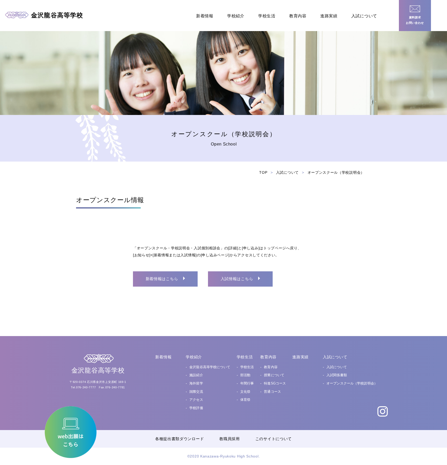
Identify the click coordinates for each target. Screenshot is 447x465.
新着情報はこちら (162, 279)
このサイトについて (273, 439)
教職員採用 (229, 439)
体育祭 (245, 400)
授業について (274, 375)
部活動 (245, 375)
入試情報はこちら (237, 279)
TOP (263, 172)
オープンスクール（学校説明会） (351, 383)
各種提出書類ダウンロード (179, 439)
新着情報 (204, 16)
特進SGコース (275, 383)
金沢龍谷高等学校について (209, 367)
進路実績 (329, 16)
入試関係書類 (336, 375)
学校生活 (266, 16)
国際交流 (196, 392)
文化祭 (245, 392)
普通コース (272, 392)
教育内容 (298, 16)
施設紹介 (196, 375)
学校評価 (196, 408)
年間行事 (247, 383)
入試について (364, 16)
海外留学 (196, 383)
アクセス (196, 400)
